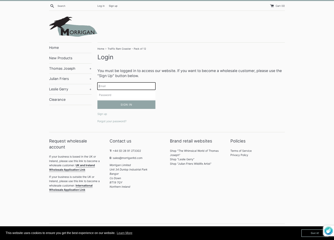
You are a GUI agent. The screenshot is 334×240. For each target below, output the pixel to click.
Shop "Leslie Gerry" (182, 159)
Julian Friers (70, 79)
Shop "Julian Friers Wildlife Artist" (190, 163)
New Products (60, 58)
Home (54, 48)
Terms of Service (241, 150)
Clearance (57, 100)
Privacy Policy (239, 155)
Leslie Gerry (70, 89)
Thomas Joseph (70, 68)
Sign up (113, 5)
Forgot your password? (111, 121)
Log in (101, 5)
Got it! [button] (315, 233)
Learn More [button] (124, 233)
